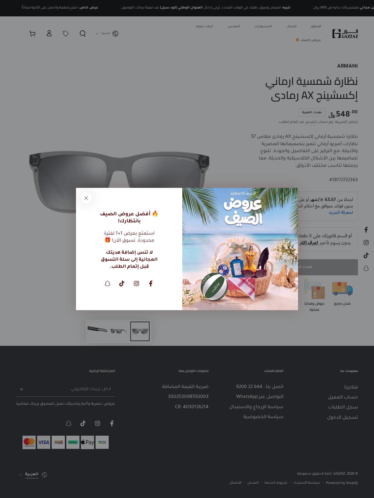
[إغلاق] (86, 198)
